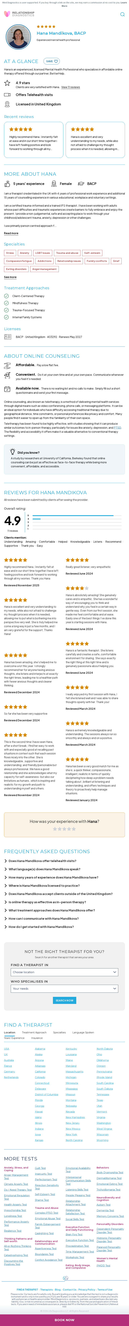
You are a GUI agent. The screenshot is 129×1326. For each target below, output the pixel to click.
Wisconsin (103, 1134)
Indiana (39, 1128)
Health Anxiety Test (15, 1204)
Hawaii (39, 1111)
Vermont (102, 1111)
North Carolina (74, 1140)
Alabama (40, 1048)
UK (6, 1054)
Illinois (38, 1123)
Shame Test (42, 1200)
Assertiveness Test (46, 1248)
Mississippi (72, 1088)
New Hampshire (75, 1117)
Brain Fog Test (74, 1234)
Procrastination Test (77, 1245)
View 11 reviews (70, 87)
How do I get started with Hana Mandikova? (41, 927)
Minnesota (72, 1083)
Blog (58, 1289)
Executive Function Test (80, 1240)
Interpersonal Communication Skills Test (78, 1180)
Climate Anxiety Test (16, 1184)
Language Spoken (83, 1032)
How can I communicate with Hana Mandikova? (44, 918)
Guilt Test (40, 1168)
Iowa (38, 1134)
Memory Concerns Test (110, 1216)
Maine (69, 1060)
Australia (9, 1060)
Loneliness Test (13, 1216)
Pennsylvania (104, 1071)
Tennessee (103, 1094)
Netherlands (11, 1077)
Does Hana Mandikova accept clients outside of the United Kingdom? (61, 894)
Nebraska (71, 1105)
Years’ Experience (14, 1038)
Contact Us (69, 1289)
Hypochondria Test (15, 1210)
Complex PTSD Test (46, 1212)
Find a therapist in (29, 965)
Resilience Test (13, 1230)
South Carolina (105, 1083)
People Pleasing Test (78, 1195)
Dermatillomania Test (109, 1178)
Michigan (71, 1077)
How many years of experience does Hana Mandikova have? (53, 877)
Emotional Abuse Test (48, 1218)
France (8, 1065)
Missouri (70, 1094)
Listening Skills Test (77, 1189)
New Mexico (73, 1128)
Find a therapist (27, 1289)
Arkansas (40, 1065)
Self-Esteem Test (45, 1194)
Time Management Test (80, 1251)
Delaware (40, 1088)
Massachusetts (74, 1071)
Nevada (70, 1111)
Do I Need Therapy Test (18, 1189)
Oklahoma (103, 1060)
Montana (71, 1100)
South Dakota (105, 1088)
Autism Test (104, 1204)
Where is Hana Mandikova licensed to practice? (44, 885)
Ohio (99, 1054)
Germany (9, 1071)
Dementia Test (105, 1210)
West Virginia (104, 1128)
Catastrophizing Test (16, 1255)
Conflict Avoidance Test (48, 1259)
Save (49, 61)
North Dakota (105, 1048)
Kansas (39, 1140)
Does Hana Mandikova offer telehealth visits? (42, 861)
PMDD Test (103, 1265)
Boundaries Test (44, 1254)
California (40, 1071)
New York (71, 1134)
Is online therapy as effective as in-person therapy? (47, 902)
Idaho (38, 1117)
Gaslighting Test (44, 1233)
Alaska (38, 1054)
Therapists (46, 1289)
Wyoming (102, 1140)
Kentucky (71, 1048)
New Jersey (72, 1123)
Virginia (101, 1117)
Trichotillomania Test (108, 1189)
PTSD (117, 427)
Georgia (39, 1105)
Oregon (101, 1065)
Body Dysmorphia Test (110, 1172)
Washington (104, 1123)
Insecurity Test (43, 1173)
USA (6, 1048)
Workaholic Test (75, 1257)
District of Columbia (46, 1094)
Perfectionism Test (46, 1179)
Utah (99, 1105)
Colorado (40, 1077)
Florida (39, 1100)
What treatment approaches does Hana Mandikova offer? (52, 910)
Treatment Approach (34, 1032)
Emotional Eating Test (110, 1183)
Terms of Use (104, 1289)
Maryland (71, 1065)
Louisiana (71, 1054)
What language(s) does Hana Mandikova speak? (44, 869)
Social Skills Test (75, 1219)
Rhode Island (104, 1077)
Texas (100, 1100)
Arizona (39, 1060)
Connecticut (42, 1083)
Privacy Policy (86, 1289)
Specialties (59, 1032)
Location (9, 1032)
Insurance (37, 1038)
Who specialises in (29, 981)
